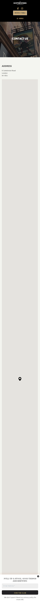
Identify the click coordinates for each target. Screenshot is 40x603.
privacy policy (29, 597)
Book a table (20, 13)
